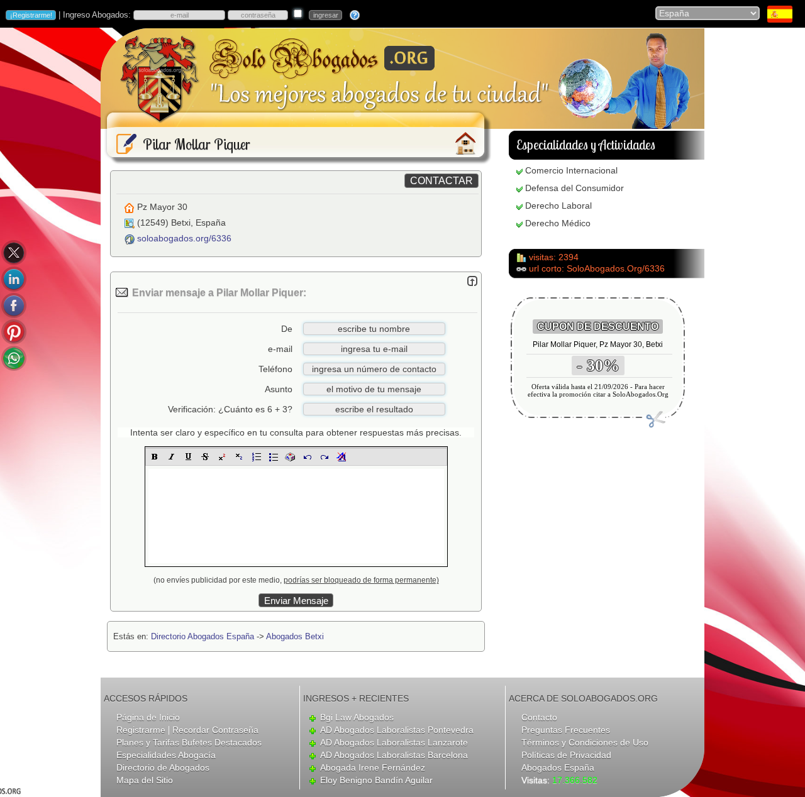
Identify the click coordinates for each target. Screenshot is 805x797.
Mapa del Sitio (144, 780)
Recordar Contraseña (215, 730)
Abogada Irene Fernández (372, 767)
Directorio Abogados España (202, 636)
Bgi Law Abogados (357, 717)
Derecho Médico (558, 223)
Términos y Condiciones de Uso (584, 742)
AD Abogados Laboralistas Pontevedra (397, 730)
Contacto (539, 717)
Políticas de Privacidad (566, 755)
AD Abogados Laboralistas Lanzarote (394, 742)
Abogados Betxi (295, 636)
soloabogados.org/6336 (184, 238)
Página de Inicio (148, 717)
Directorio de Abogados (162, 767)
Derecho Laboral (558, 206)
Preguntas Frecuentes (565, 730)
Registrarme (140, 730)
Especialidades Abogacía (166, 755)
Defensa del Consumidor (574, 188)
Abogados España (557, 767)
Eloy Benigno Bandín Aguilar (376, 780)
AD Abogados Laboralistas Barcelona (394, 755)
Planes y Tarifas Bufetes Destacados (189, 742)
